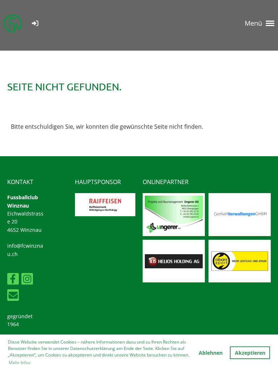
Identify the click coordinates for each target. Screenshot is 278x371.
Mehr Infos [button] (19, 362)
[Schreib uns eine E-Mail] (13, 296)
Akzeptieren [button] (250, 352)
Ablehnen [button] (211, 352)
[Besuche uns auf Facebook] (13, 280)
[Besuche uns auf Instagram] (27, 280)
